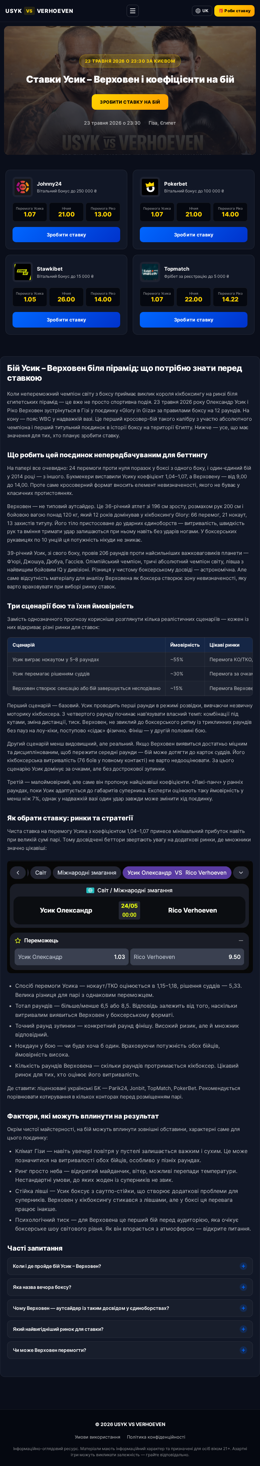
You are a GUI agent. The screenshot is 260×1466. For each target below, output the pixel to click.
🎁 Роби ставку (234, 10)
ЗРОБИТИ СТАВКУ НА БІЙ (130, 102)
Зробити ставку (66, 234)
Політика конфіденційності (156, 1437)
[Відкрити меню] (133, 11)
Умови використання (97, 1437)
